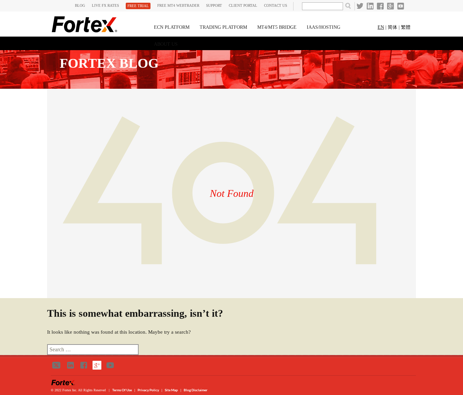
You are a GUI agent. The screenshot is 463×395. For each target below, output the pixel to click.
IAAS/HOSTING (323, 27)
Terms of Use (122, 390)
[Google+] (390, 6)
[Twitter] (360, 6)
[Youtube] (400, 6)
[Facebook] (380, 6)
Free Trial (138, 6)
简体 (392, 27)
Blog (80, 5)
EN (381, 27)
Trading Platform (223, 27)
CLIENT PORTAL (243, 5)
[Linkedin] (370, 6)
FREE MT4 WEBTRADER (178, 5)
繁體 (405, 27)
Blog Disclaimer (195, 390)
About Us (166, 44)
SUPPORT (214, 5)
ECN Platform (171, 27)
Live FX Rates (105, 5)
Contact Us (275, 5)
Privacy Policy (149, 390)
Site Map (171, 390)
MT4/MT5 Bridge (277, 27)
